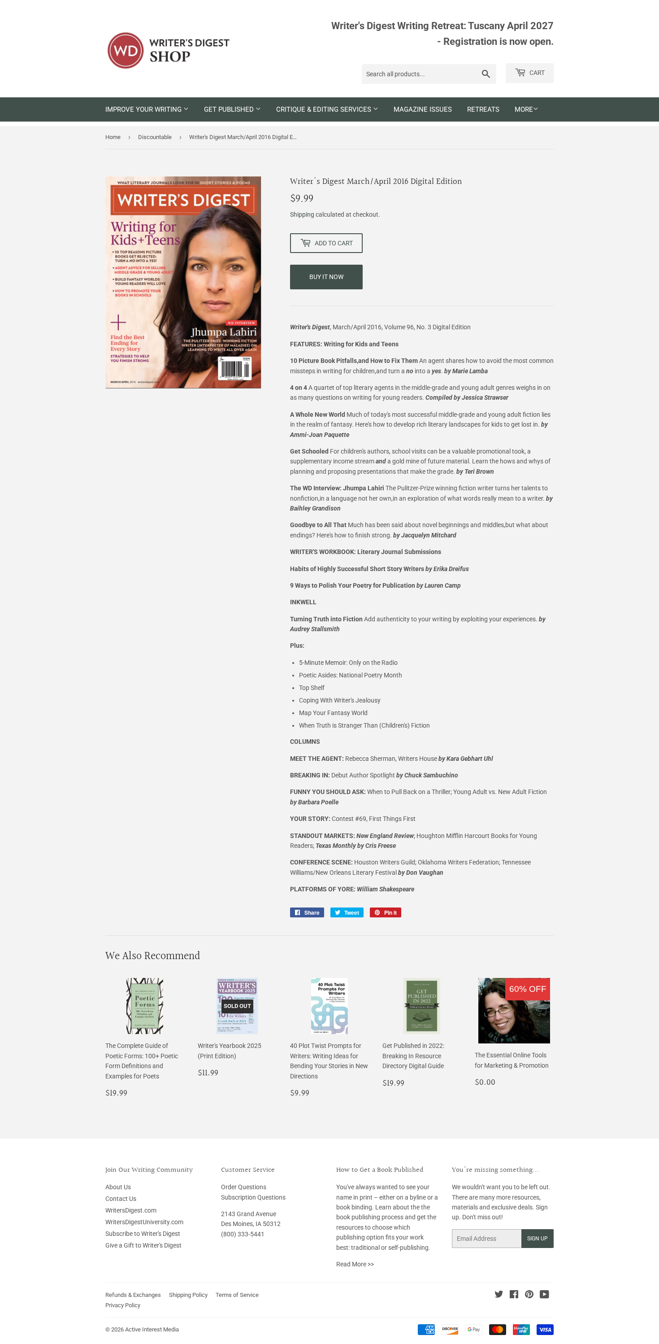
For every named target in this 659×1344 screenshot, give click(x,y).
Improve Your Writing (144, 109)
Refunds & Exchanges (133, 1295)
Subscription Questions (253, 1197)
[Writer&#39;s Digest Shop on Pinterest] (529, 1295)
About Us (118, 1187)
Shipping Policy (188, 1295)
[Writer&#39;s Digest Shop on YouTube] (544, 1295)
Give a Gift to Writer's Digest (143, 1245)
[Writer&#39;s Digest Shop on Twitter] (498, 1295)
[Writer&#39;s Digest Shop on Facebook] (514, 1295)
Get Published (230, 109)
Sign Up (537, 1238)
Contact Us (120, 1198)
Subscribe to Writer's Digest (142, 1233)
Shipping (302, 214)
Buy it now (326, 276)
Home (113, 137)
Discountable (155, 137)
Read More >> (355, 1264)
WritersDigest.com (130, 1210)
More (524, 109)
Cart (536, 72)
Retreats (483, 109)
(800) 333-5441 (242, 1234)
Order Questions (243, 1187)
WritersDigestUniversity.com (144, 1222)
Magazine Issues (423, 109)
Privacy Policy (122, 1305)
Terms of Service (237, 1295)
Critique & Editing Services (324, 109)
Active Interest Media (152, 1329)
